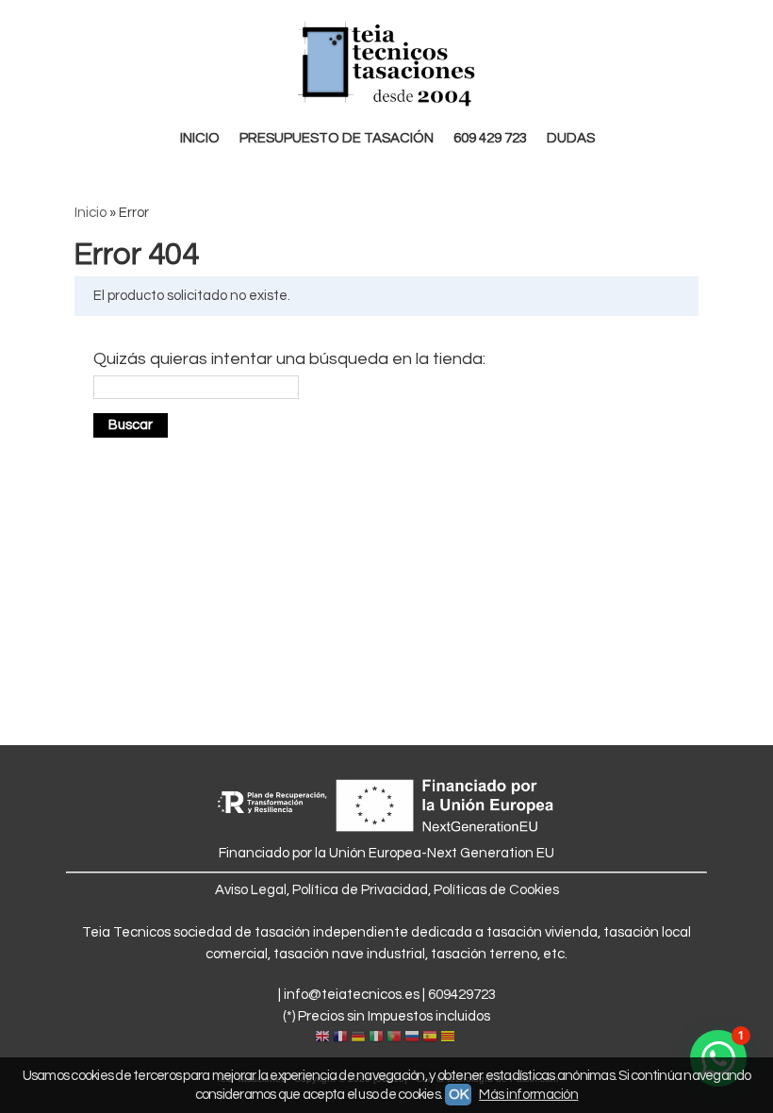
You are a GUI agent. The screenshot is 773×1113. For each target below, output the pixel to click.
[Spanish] (429, 1037)
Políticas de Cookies (496, 890)
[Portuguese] (394, 1037)
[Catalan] (449, 1037)
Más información (528, 1095)
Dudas (571, 138)
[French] (340, 1037)
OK (458, 1095)
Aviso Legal (251, 890)
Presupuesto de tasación (336, 138)
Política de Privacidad (360, 890)
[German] (358, 1037)
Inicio (200, 138)
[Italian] (376, 1037)
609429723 (462, 995)
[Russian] (411, 1037)
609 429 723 (490, 138)
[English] (322, 1037)
